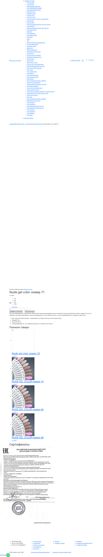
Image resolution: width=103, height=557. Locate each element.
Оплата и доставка (38, 545)
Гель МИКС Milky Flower (34, 10)
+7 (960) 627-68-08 (81, 545)
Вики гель (30, 48)
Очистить (14, 307)
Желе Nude (30, 79)
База (28, 39)
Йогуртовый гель (32, 50)
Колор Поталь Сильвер (34, 55)
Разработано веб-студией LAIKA (61, 552)
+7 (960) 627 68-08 (28, 118)
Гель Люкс (30, 70)
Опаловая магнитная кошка (35, 108)
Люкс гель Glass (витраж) (34, 68)
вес (11, 303)
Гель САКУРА (30, 26)
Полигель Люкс (31, 46)
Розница (18, 60)
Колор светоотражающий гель (36, 42)
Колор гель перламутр (33, 82)
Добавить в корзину (16, 311)
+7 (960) (75, 60)
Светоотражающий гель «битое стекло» (39, 24)
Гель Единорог (31, 33)
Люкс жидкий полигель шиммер (36, 81)
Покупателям (37, 541)
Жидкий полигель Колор (34, 57)
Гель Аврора (30, 113)
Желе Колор (30, 59)
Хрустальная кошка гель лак (35, 106)
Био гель (29, 97)
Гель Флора (30, 21)
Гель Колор (30, 61)
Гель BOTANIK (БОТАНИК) (34, 8)
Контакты (36, 549)
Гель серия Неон (32, 71)
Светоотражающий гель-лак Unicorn (38, 28)
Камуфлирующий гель (33, 6)
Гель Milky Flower (32, 35)
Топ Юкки (30, 37)
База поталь (30, 23)
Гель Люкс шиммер (32, 86)
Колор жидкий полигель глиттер (36, 84)
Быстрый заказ (29, 311)
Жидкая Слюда (31, 13)
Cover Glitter (30, 4)
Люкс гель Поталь (32, 62)
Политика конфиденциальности (40, 552)
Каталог (57, 541)
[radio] (15, 298)
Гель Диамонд (31, 104)
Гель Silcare (30, 53)
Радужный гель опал (33, 90)
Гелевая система (29, 1)
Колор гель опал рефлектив (35, 64)
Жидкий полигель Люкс (34, 52)
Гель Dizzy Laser (31, 30)
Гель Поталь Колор (32, 77)
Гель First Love (31, 17)
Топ (28, 41)
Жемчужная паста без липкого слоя (37, 93)
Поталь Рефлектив (32, 44)
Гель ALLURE (30, 3)
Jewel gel (29, 32)
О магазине (36, 543)
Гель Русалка (31, 102)
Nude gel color (31, 12)
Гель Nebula (30, 73)
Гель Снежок (30, 110)
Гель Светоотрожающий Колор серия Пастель (40, 91)
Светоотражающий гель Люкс (36, 66)
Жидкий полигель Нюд (33, 101)
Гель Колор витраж (32, 75)
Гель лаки (30, 115)
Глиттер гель (31, 15)
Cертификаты (37, 547)
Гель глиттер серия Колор (34, 88)
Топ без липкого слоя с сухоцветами (37, 19)
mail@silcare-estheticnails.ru (84, 543)
